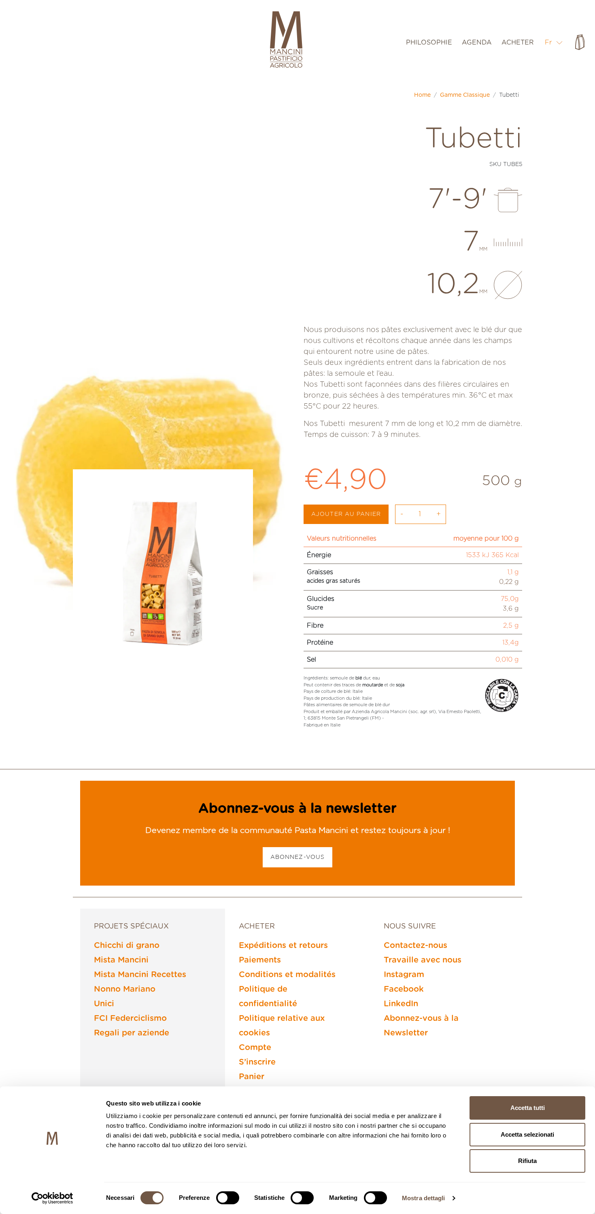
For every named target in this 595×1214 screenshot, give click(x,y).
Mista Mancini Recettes (140, 975)
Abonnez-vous (297, 857)
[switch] (227, 1197)
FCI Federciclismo (130, 1018)
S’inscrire (257, 1062)
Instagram (404, 975)
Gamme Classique (465, 95)
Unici (104, 1004)
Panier (251, 1077)
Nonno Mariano (124, 989)
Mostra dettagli (423, 1198)
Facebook (404, 989)
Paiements (260, 960)
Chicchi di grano (126, 945)
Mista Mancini (121, 960)
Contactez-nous (415, 945)
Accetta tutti (527, 1107)
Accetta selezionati (527, 1134)
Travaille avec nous (422, 960)
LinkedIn (401, 1004)
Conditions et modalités (287, 975)
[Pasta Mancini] (286, 40)
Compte (255, 1048)
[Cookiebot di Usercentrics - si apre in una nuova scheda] (52, 1198)
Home (422, 95)
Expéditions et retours (283, 945)
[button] (554, 42)
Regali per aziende (131, 1033)
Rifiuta (527, 1160)
